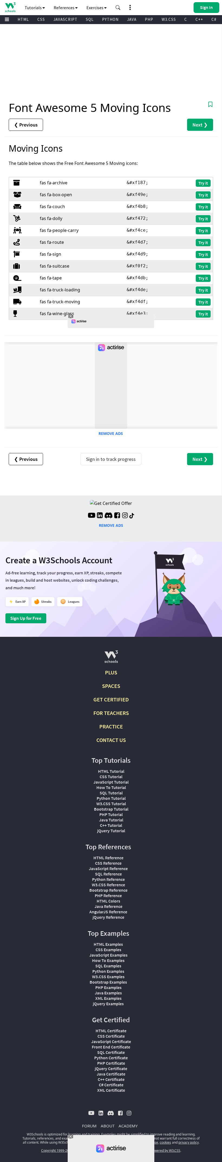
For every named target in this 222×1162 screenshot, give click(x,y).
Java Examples (108, 992)
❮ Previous (26, 125)
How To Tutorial (111, 787)
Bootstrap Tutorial (111, 809)
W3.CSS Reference (108, 884)
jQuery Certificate (111, 1068)
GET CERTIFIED (111, 699)
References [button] (64, 7)
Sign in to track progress (111, 459)
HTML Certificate (111, 1030)
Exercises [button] (95, 7)
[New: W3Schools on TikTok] (131, 516)
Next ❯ (200, 125)
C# (213, 19)
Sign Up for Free (25, 618)
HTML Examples (108, 944)
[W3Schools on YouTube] (91, 516)
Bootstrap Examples (108, 982)
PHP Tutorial (111, 814)
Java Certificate (111, 1074)
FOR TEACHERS (111, 713)
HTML (23, 19)
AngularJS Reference (108, 911)
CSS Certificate (111, 1036)
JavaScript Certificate (111, 1041)
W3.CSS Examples (108, 976)
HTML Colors (108, 901)
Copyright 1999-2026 (57, 1150)
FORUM (89, 1125)
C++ (199, 19)
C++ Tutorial (111, 825)
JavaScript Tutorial (111, 782)
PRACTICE (111, 726)
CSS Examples (108, 949)
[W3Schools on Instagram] (125, 516)
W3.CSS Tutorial (111, 803)
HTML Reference (108, 857)
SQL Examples (108, 965)
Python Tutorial (111, 798)
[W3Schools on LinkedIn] (99, 516)
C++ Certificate (111, 1079)
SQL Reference (108, 874)
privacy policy (188, 1142)
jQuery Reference (108, 917)
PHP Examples (108, 987)
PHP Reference (108, 895)
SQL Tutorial (111, 792)
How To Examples (108, 960)
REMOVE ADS (111, 433)
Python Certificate (111, 1057)
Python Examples (108, 971)
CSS (41, 19)
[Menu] (7, 19)
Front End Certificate (111, 1047)
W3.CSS (169, 19)
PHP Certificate (111, 1063)
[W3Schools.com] (111, 658)
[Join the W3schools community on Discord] (108, 516)
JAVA (131, 19)
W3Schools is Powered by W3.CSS (155, 1150)
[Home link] (10, 7)
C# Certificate (111, 1084)
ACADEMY (128, 1125)
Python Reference (108, 879)
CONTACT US (111, 740)
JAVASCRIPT (65, 19)
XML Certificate (111, 1090)
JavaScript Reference (108, 868)
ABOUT (108, 1125)
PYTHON (110, 19)
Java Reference (108, 906)
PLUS (111, 672)
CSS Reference (108, 863)
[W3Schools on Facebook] (117, 516)
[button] (118, 7)
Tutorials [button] (34, 7)
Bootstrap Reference (108, 890)
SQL (90, 19)
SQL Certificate (111, 1052)
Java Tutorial (111, 820)
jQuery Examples (108, 1003)
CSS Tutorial (111, 776)
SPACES (111, 685)
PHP (149, 19)
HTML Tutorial (111, 771)
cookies (165, 1142)
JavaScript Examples (108, 955)
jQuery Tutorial (111, 830)
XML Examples (108, 998)
